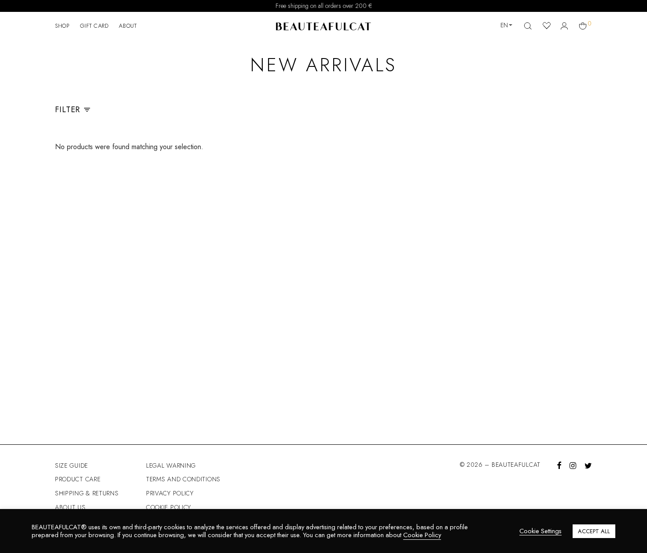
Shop (62, 26)
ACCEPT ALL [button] (594, 531)
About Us (70, 507)
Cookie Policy (168, 507)
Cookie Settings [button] (540, 531)
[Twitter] (588, 464)
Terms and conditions (183, 479)
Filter (67, 109)
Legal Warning (171, 465)
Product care (77, 479)
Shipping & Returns (87, 493)
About (127, 26)
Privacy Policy (170, 493)
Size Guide (71, 465)
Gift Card (94, 26)
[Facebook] (559, 464)
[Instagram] (573, 464)
